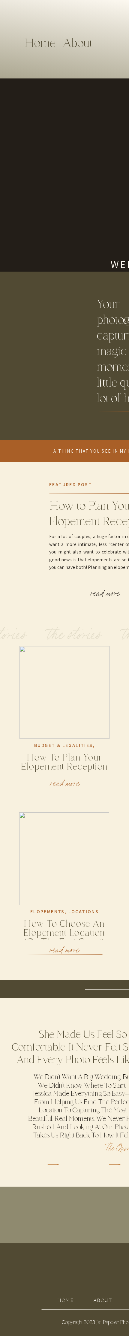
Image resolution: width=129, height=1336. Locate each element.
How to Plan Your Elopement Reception (64, 762)
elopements (47, 911)
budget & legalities (63, 745)
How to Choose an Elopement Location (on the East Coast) (64, 933)
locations (83, 911)
